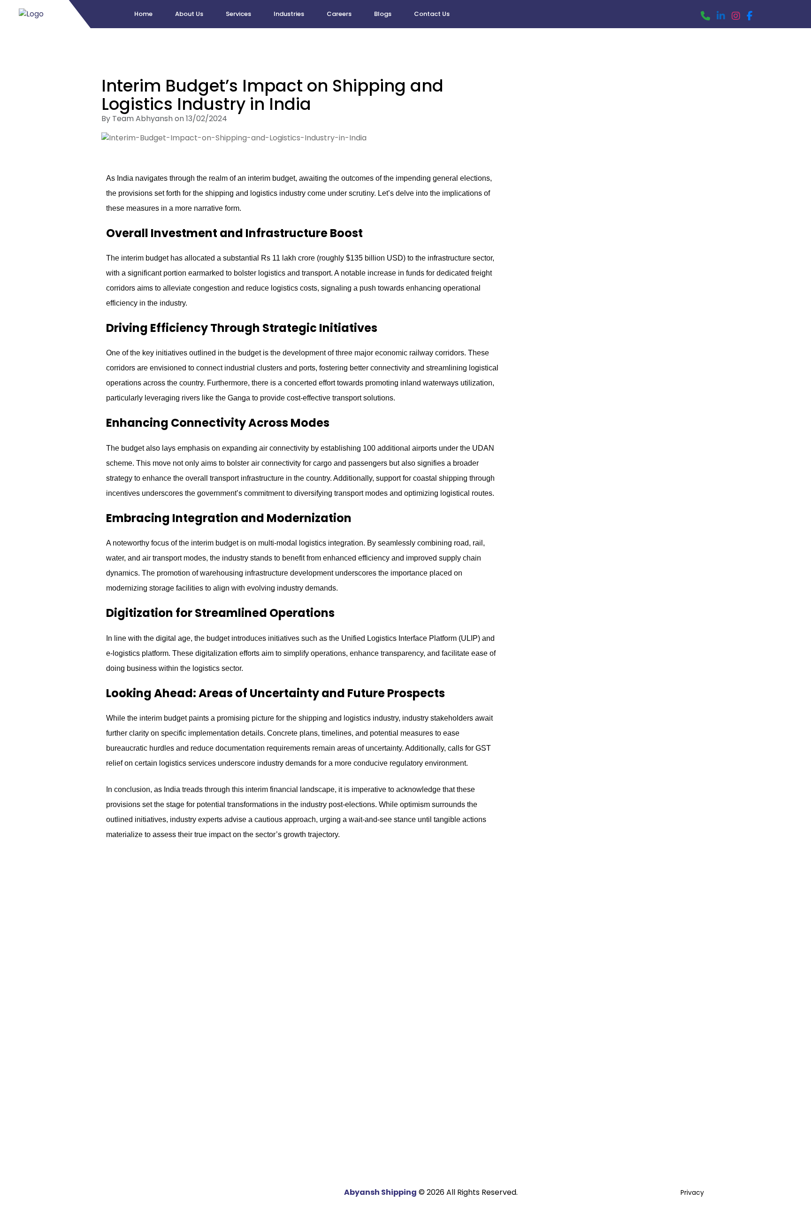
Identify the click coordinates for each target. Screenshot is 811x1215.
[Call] (705, 16)
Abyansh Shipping (380, 1192)
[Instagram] (736, 16)
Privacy (692, 1192)
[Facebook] (750, 16)
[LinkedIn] (721, 16)
